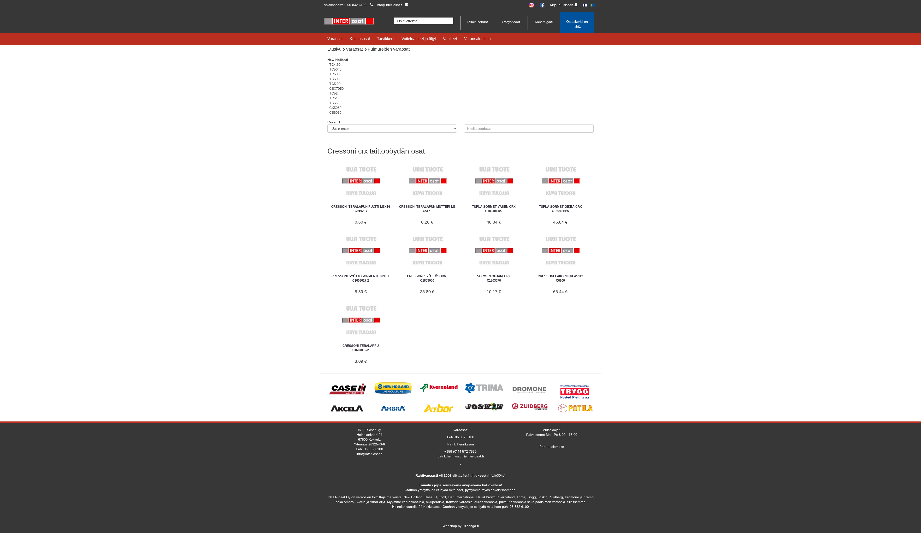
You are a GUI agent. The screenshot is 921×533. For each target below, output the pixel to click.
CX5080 (335, 108)
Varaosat (334, 39)
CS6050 (335, 112)
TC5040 (335, 69)
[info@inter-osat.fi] (405, 5)
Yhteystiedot (510, 22)
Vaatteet (450, 39)
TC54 (333, 98)
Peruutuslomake (551, 447)
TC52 (333, 93)
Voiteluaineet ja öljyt (418, 39)
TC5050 (335, 74)
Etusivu (334, 49)
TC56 (333, 103)
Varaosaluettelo (477, 39)
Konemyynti (544, 22)
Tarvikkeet (385, 39)
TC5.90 (335, 84)
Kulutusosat (360, 39)
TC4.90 (335, 64)
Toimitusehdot (477, 22)
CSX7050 (336, 88)
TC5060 (335, 79)
